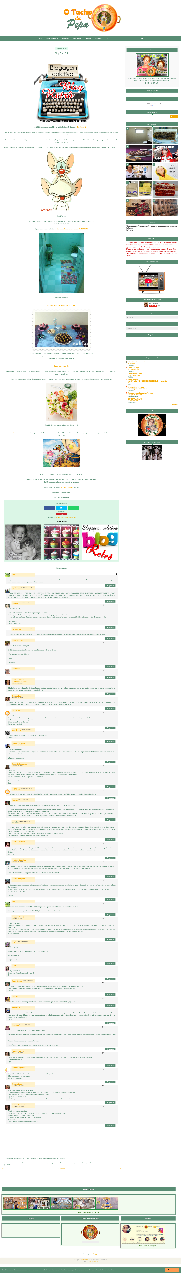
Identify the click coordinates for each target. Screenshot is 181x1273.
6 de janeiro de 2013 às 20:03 (21, 574)
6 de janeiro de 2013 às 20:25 (23, 602)
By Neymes (16, 588)
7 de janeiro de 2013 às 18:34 (17, 880)
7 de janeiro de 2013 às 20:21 (23, 941)
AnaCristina (16, 668)
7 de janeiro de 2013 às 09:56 (17, 744)
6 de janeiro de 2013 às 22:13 (17, 683)
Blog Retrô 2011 (83, 127)
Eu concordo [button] (172, 1270)
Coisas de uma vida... (135, 373)
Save (62, 514)
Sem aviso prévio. (134, 369)
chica (14, 574)
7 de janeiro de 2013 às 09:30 (25, 709)
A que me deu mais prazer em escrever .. (61, 305)
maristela (16, 1008)
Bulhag (15, 996)
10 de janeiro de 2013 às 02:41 (18, 1085)
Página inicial (61, 1168)
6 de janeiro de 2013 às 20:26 (26, 628)
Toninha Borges (18, 1051)
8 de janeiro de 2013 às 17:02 (17, 1052)
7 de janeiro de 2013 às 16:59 (23, 799)
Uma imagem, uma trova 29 (137, 389)
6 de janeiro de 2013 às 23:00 (17, 697)
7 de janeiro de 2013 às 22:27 (23, 995)
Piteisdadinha (133, 379)
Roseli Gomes (17, 640)
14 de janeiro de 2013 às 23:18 (18, 1106)
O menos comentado (20, 433)
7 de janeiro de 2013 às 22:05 (27, 980)
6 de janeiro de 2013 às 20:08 (26, 587)
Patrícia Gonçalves (19, 764)
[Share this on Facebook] (49, 508)
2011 (58, 517)
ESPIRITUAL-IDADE (135, 399)
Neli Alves (16, 710)
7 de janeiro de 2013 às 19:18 (17, 918)
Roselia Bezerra (18, 1084)
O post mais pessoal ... (61, 366)
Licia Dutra (16, 629)
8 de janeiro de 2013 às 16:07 (24, 1024)
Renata (15, 603)
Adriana (15, 966)
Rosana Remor (17, 696)
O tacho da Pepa (133, 368)
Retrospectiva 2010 (68, 517)
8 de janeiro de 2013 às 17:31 (17, 1069)
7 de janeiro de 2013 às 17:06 (24, 821)
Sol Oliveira (16, 789)
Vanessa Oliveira (18, 743)
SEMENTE (131, 363)
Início (40, 38)
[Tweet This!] (61, 508)
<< (2, 1168)
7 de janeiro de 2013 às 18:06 (17, 861)
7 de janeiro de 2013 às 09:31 (26, 729)
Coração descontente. (135, 395)
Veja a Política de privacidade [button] (105, 1270)
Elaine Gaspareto (18, 1068)
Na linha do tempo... (134, 375)
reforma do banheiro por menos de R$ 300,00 (72, 229)
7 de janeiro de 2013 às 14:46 (26, 788)
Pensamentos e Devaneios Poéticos (140, 393)
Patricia (15, 800)
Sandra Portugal (18, 1105)
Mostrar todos (174, 404)
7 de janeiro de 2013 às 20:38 (23, 965)
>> (120, 1168)
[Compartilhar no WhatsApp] (73, 508)
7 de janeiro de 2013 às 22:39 (25, 1007)
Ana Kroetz (16, 730)
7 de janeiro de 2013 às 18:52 (21, 900)
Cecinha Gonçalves (19, 860)
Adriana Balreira (18, 841)
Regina (15, 942)
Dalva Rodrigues (18, 879)
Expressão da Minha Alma (137, 362)
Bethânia (15, 1025)
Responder (110, 586)
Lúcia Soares (17, 981)
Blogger (95, 1254)
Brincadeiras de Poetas (136, 387)
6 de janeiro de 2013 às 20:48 (28, 639)
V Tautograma (133, 401)
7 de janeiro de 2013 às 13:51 (17, 765)
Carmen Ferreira (18, 917)
